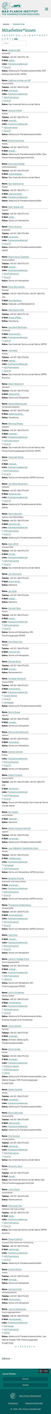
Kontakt (25, 1385)
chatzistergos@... (16, 915)
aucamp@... (14, 237)
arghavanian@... (16, 194)
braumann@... (15, 652)
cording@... (14, 1036)
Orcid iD (7, 765)
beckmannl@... (15, 334)
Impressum (13, 1403)
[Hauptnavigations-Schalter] (46, 9)
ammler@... (14, 90)
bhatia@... (13, 464)
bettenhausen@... (16, 414)
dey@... (12, 1216)
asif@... (12, 217)
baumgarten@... (16, 300)
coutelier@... (14, 1100)
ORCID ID (8, 979)
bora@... (12, 618)
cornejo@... (13, 1059)
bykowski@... (14, 742)
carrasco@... (14, 838)
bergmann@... (15, 394)
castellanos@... (15, 858)
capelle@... (13, 819)
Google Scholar (10, 696)
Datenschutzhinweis (34, 1403)
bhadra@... (13, 434)
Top (46, 1371)
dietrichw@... (14, 1249)
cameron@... (14, 789)
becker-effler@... (16, 317)
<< (16, 1346)
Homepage (8, 702)
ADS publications (11, 441)
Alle (16, 39)
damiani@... (14, 1146)
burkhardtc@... (15, 689)
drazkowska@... (16, 1319)
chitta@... (13, 969)
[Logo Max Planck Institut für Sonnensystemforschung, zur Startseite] (21, 8)
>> (34, 1346)
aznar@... (13, 267)
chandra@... (14, 885)
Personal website (11, 1066)
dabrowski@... (15, 1123)
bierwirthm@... (15, 524)
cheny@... (13, 939)
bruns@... (13, 669)
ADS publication (11, 127)
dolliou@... (13, 1279)
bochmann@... (15, 581)
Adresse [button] (6, 1358)
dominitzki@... (15, 1299)
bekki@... (13, 361)
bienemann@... (15, 494)
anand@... (13, 120)
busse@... (13, 722)
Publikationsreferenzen (18, 64)
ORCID (7, 1073)
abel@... (12, 60)
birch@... (12, 554)
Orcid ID (7, 67)
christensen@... (15, 1003)
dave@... (12, 1176)
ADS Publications (11, 97)
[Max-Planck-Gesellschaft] (14, 1396)
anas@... (12, 151)
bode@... (12, 598)
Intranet (25, 1379)
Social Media (9, 1374)
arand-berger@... (16, 174)
